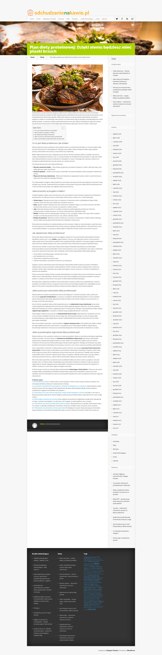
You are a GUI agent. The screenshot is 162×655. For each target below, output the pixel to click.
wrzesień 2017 (117, 401)
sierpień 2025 (117, 180)
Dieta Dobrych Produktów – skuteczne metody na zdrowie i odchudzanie (121, 81)
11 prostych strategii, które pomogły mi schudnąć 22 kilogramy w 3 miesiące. (59, 386)
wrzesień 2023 (117, 227)
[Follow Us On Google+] (132, 19)
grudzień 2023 (117, 219)
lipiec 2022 (116, 254)
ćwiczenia (61, 19)
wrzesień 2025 (117, 176)
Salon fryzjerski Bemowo (90, 599)
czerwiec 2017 (117, 412)
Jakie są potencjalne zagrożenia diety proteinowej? (49, 138)
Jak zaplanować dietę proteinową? (44, 134)
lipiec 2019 (116, 354)
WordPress (131, 650)
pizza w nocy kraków (89, 593)
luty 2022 (116, 273)
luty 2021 (116, 304)
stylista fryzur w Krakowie (96, 601)
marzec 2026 (117, 153)
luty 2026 (116, 157)
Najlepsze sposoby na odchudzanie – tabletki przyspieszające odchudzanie (43, 622)
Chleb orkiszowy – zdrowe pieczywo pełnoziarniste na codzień (121, 73)
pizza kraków (87, 592)
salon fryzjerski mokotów (91, 599)
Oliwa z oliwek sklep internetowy (93, 588)
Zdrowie (104, 19)
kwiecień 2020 (117, 327)
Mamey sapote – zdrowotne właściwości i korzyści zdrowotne (68, 586)
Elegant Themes (112, 650)
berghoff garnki (88, 560)
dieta (91, 564)
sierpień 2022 (117, 250)
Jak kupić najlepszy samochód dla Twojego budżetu (120, 476)
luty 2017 (116, 428)
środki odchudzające (87, 19)
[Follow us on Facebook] (122, 19)
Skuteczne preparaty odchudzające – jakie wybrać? (40, 567)
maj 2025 (116, 192)
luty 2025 (116, 203)
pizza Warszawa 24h (96, 592)
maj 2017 (115, 416)
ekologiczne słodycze (89, 565)
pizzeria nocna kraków (96, 595)
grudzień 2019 (117, 335)
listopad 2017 (117, 393)
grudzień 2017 (117, 389)
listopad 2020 (117, 316)
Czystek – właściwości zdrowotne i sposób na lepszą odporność (120, 510)
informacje (90, 568)
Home (32, 19)
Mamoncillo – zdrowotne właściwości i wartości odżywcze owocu (67, 618)
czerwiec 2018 (117, 366)
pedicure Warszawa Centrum (95, 590)
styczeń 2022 (117, 277)
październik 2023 (118, 223)
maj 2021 (115, 292)
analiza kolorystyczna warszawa (91, 558)
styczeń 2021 (117, 308)
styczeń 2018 (117, 385)
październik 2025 (118, 172)
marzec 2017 (117, 424)
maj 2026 (116, 145)
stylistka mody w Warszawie (92, 603)
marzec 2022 (117, 269)
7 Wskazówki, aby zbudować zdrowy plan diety (49, 408)
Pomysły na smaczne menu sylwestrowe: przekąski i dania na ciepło (122, 90)
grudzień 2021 (117, 281)
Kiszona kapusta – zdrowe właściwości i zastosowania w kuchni (68, 576)
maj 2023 (116, 234)
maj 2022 (116, 262)
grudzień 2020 (117, 312)
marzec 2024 (117, 215)
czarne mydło (95, 560)
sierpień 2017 (117, 405)
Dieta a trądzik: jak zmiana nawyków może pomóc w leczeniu (121, 492)
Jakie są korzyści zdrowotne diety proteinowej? (48, 136)
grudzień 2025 (117, 165)
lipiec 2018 (116, 362)
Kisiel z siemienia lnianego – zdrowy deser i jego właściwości (68, 567)
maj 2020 (116, 323)
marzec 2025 (117, 200)
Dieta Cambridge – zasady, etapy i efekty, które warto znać (67, 602)
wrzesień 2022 (117, 246)
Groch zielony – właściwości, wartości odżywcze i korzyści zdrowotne (122, 104)
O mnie (38, 19)
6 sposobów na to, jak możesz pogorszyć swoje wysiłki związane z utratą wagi (60, 392)
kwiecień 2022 (117, 265)
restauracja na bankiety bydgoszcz (92, 597)
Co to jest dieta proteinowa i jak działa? (45, 130)
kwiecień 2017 (117, 420)
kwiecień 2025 (117, 196)
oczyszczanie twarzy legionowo (92, 583)
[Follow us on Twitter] (116, 19)
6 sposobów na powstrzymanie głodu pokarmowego (51, 403)
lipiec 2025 (116, 184)
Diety (68, 19)
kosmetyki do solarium (94, 569)
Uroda (97, 19)
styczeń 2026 (117, 161)
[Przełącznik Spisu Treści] (62, 128)
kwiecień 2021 (117, 296)
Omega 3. (37, 608)
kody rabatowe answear (93, 569)
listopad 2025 (117, 169)
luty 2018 (116, 381)
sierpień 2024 (117, 207)
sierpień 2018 (117, 358)
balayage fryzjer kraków (96, 558)
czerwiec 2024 (117, 211)
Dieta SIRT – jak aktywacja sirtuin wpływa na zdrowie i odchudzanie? (121, 501)
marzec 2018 (117, 378)
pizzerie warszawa (88, 596)
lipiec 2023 (116, 231)
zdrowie (91, 609)
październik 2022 (118, 242)
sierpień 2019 (117, 351)
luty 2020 (116, 331)
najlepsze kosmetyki (94, 579)
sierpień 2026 (117, 134)
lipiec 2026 (116, 138)
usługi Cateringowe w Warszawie (91, 605)
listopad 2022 (117, 238)
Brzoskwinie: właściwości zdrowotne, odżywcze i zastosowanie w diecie (67, 638)
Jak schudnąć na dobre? (41, 381)
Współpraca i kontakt (49, 19)
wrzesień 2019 (117, 347)
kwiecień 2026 (117, 149)
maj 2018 (116, 370)
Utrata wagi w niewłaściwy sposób (45, 399)
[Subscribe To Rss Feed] (127, 19)
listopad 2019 (117, 339)
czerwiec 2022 (117, 258)
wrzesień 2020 (117, 320)
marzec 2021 (117, 300)
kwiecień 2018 (117, 374)
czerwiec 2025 (117, 188)
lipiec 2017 (116, 409)
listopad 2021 (117, 285)
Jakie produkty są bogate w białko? (44, 132)
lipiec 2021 (116, 289)
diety (97, 563)
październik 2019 (118, 343)
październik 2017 (118, 397)
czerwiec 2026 (117, 142)
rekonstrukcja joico (98, 596)
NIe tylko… (75, 19)
